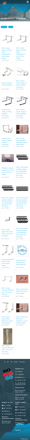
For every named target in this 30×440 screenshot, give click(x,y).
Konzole (11, 26)
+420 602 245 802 (21, 383)
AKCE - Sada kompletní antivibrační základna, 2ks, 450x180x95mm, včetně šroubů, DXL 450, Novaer (22, 171)
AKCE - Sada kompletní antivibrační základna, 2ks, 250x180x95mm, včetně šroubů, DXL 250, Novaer (22, 232)
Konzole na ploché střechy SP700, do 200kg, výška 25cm (21, 262)
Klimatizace (4, 26)
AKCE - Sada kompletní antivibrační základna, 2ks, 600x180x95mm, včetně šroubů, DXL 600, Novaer (8, 202)
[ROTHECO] (11, 361)
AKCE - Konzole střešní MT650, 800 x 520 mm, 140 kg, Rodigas (22, 291)
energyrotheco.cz (21, 412)
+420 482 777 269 (21, 380)
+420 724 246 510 (8, 414)
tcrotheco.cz (7, 411)
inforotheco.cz (20, 377)
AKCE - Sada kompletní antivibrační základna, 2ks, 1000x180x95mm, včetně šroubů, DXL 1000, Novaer (22, 202)
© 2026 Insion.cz (24, 439)
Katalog (15, 361)
